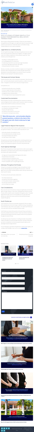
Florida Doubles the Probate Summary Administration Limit (12, 369)
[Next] (31, 254)
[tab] (15, 263)
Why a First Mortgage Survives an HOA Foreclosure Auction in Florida (13, 422)
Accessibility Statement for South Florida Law (27, 429)
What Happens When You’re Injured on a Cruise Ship (8, 234)
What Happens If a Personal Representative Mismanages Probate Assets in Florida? (16, 343)
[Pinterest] (9, 428)
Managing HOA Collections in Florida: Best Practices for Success (7, 259)
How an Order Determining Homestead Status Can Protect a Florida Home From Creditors (16, 396)
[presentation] (8, 250)
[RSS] (4, 431)
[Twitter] (7, 428)
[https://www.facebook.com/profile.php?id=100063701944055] (2, 428)
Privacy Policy (29, 427)
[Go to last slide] (2, 254)
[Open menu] (33, 2)
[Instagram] (4, 428)
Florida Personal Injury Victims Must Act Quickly (26, 234)
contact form (24, 228)
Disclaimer (25, 427)
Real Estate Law (4, 33)
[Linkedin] (2, 431)
